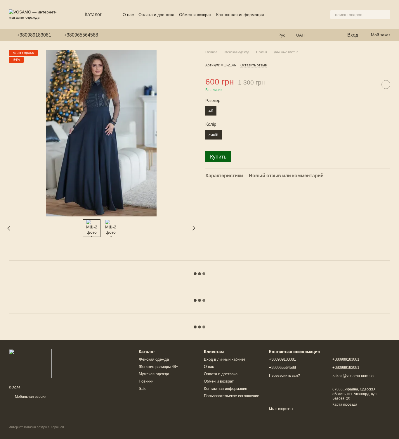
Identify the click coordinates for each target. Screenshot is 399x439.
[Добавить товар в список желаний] (385, 84)
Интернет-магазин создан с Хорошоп (36, 427)
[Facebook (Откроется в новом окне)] (113, 35)
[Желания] (319, 35)
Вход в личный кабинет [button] (224, 359)
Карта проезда (344, 404)
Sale (142, 388)
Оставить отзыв (253, 65)
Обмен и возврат (195, 14)
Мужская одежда (154, 374)
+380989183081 (34, 35)
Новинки (146, 381)
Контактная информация (240, 14)
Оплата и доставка (156, 14)
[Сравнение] (330, 35)
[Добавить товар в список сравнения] (371, 84)
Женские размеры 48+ (158, 366)
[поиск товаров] (385, 14)
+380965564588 (81, 35)
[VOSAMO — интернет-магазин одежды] (30, 363)
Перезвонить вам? (284, 375)
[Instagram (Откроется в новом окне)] (106, 35)
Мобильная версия (30, 397)
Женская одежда (154, 359)
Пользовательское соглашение (231, 396)
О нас (128, 14)
